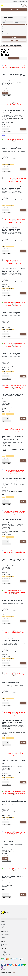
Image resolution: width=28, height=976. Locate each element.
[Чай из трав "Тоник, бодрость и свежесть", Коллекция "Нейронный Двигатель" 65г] (14, 631)
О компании (4, 923)
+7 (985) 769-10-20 (5, 954)
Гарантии (3, 937)
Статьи (2, 943)
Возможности (4, 938)
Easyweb (14, 972)
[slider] (2, 24)
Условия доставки (5, 936)
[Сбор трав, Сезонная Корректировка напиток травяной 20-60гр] (14, 103)
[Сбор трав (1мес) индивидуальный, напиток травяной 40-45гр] (14, 869)
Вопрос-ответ (4, 944)
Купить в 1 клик (7, 95)
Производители (4, 945)
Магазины (3, 929)
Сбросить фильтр (14, 40)
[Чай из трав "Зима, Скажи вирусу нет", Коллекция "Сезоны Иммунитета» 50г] (14, 140)
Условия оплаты (5, 934)
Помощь (3, 933)
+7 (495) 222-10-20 (15, 1)
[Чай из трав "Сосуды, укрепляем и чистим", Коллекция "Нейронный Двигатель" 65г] (14, 674)
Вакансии (3, 927)
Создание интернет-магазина (7, 970)
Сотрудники (4, 926)
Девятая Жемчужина (8, 33)
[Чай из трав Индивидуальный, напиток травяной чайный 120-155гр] (14, 832)
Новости (3, 924)
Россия (5, 28)
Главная (2, 13)
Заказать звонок (23, 1)
